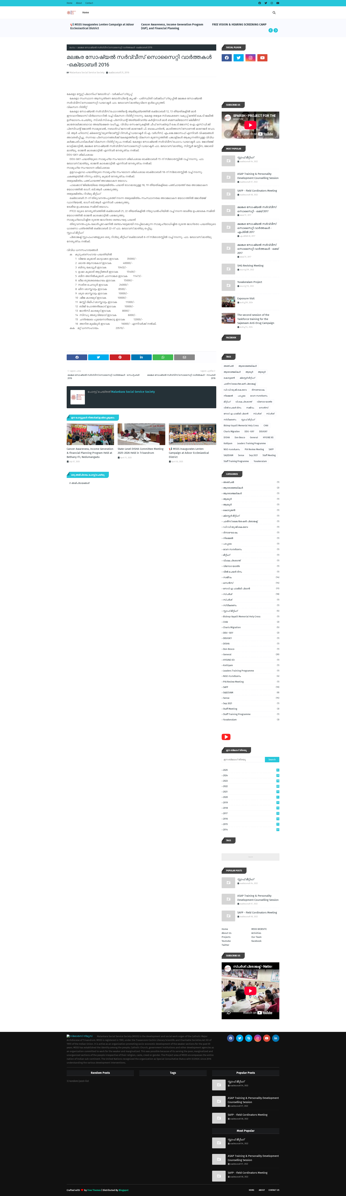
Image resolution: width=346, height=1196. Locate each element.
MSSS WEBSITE (259, 929)
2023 (251, 780)
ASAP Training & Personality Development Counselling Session (258, 176)
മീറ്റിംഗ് (227, 401)
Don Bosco (240, 437)
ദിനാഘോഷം (258, 390)
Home (69, 3)
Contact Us (274, 1190)
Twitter (225, 945)
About (79, 3)
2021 (251, 791)
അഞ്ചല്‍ (229, 366)
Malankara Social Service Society (87, 72)
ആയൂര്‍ (249, 372)
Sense (241, 455)
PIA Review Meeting (254, 449)
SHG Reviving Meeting (250, 265)
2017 (251, 813)
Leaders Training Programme (251, 443)
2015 (251, 824)
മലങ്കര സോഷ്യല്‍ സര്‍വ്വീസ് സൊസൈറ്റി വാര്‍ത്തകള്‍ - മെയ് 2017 (258, 249)
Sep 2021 (253, 455)
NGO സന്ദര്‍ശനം (232, 449)
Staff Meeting (269, 455)
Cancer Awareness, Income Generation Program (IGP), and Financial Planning (172, 26)
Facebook (256, 941)
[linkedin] (275, 1038)
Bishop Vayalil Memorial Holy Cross (241, 425)
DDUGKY (263, 431)
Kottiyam (228, 443)
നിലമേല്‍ (228, 396)
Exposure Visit (245, 298)
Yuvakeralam (260, 461)
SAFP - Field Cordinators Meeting (257, 190)
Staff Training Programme (236, 461)
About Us (226, 933)
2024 (251, 775)
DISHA (227, 437)
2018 (251, 808)
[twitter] (266, 3)
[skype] (248, 1038)
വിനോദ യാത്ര (264, 401)
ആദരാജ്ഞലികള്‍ (247, 366)
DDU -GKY (249, 431)
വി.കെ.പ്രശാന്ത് (243, 401)
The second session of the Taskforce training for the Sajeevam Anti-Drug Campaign (255, 319)
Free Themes (94, 1190)
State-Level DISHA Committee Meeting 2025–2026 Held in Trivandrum (140, 451)
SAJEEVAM (228, 455)
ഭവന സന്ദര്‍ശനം (258, 396)
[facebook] (260, 3)
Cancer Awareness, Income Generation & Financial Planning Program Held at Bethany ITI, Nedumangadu (90, 453)
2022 (251, 786)
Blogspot (123, 1190)
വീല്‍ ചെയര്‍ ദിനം (232, 407)
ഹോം (72, 47)
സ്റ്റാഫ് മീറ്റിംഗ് (245, 157)
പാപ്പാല (241, 396)
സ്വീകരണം (230, 419)
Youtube (226, 941)
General (254, 437)
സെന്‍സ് (263, 407)
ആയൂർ (261, 372)
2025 (250, 770)
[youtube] (277, 3)
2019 (251, 802)
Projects (226, 937)
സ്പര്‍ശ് (257, 413)
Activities (256, 933)
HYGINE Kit (268, 437)
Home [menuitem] (85, 12)
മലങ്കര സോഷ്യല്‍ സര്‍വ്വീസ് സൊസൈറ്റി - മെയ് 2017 (256, 209)
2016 (251, 818)
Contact (89, 3)
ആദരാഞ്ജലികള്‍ (232, 372)
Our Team (256, 937)
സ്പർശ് (270, 413)
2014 (251, 829)
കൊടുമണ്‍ (229, 378)
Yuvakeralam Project (249, 282)
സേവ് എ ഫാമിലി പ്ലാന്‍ (236, 413)
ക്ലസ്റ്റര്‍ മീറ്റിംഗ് (247, 378)
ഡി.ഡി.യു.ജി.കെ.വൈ (235, 390)
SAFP (271, 449)
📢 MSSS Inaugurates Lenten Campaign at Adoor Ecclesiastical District (102, 26)
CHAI (266, 425)
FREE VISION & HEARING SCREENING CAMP (239, 24)
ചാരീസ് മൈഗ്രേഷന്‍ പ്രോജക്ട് (240, 384)
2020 (250, 797)
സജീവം (250, 407)
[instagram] (272, 3)
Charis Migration (232, 431)
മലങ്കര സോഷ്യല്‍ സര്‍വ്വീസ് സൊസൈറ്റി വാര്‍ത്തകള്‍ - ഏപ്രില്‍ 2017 (256, 228)
